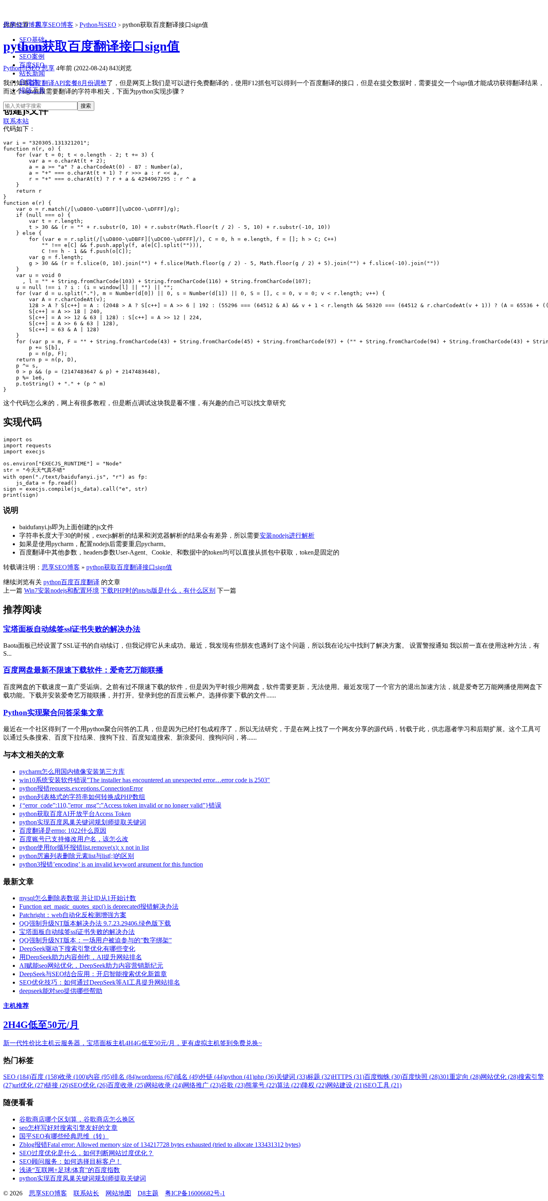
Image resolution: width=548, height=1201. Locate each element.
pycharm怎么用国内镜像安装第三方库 (72, 771)
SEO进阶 (32, 48)
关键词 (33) (291, 1076)
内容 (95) (99, 1076)
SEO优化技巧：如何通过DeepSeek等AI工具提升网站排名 (99, 982)
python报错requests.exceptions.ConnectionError (81, 788)
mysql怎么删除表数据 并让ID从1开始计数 (77, 898)
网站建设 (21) (345, 1085)
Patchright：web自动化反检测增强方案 (72, 914)
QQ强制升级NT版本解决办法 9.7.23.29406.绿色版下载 (95, 923)
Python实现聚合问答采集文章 (53, 712)
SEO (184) (17, 1076)
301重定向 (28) (460, 1076)
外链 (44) (212, 1076)
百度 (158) (45, 1076)
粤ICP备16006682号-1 (195, 1193)
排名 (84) (124, 1076)
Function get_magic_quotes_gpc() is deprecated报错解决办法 (99, 906)
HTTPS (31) (348, 1076)
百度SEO (32, 64)
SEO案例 (32, 56)
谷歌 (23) (233, 1085)
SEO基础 (32, 39)
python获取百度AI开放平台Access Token (75, 813)
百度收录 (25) (126, 1085)
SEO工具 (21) (383, 1085)
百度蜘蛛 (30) (383, 1076)
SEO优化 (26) (89, 1085)
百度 (67, 582)
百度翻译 (86, 582)
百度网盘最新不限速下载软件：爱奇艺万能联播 (83, 670)
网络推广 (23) (202, 1085)
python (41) (239, 1076)
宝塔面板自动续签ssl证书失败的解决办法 (71, 629)
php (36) (265, 1076)
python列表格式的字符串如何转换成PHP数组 (82, 796)
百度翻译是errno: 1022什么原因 (62, 830)
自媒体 (29, 81)
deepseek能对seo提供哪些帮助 (60, 990)
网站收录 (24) (164, 1085)
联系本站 (16, 121)
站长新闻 (32, 73)
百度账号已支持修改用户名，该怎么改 (73, 839)
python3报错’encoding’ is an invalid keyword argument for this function (111, 864)
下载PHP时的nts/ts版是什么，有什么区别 (158, 590)
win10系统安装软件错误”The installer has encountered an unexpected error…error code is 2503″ (144, 780)
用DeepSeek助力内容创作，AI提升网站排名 (80, 957)
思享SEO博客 (22, 24)
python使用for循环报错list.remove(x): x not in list (84, 847)
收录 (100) (73, 1076)
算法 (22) (289, 1085)
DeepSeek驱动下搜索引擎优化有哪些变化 (77, 948)
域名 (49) (187, 1076)
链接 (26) (57, 1085)
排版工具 (32, 90)
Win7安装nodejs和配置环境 (61, 590)
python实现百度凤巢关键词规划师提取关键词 (82, 822)
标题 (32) (319, 1076)
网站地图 (118, 1193)
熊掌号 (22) (261, 1085)
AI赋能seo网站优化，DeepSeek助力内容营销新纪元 (91, 965)
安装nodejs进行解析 (287, 535)
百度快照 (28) (421, 1076)
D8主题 (148, 1193)
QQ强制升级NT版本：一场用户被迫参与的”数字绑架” (95, 940)
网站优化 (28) (499, 1076)
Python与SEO (97, 24)
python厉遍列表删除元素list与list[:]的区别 (76, 855)
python (52, 582)
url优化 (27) (29, 1085)
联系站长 (86, 1193)
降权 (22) (314, 1085)
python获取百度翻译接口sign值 (129, 567)
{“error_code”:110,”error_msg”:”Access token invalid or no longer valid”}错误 (120, 805)
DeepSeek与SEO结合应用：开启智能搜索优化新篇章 (93, 974)
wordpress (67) (156, 1076)
